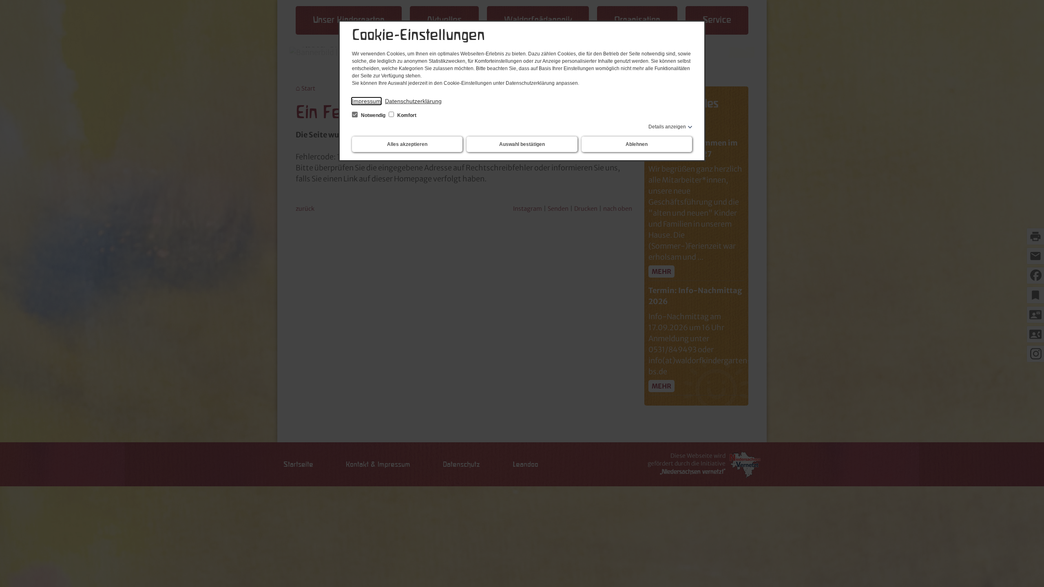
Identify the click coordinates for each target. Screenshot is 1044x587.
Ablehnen (637, 144)
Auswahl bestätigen (522, 144)
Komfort (406, 115)
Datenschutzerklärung (413, 101)
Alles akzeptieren (407, 144)
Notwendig (373, 115)
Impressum (366, 101)
